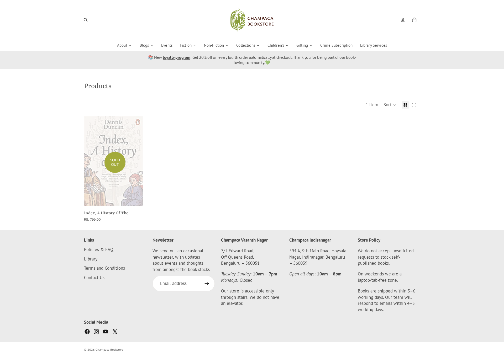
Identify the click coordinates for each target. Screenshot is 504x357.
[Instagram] (96, 331)
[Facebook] (87, 331)
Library (90, 259)
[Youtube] (105, 331)
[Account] (402, 20)
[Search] (85, 20)
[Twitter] (115, 331)
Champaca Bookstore (109, 349)
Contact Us (94, 277)
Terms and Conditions (104, 268)
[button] (390, 105)
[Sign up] (206, 283)
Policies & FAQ (98, 249)
